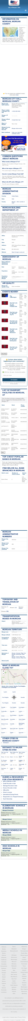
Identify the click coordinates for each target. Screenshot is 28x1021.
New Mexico (14, 976)
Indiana (4, 983)
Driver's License (7, 792)
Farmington (5, 687)
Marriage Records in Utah (10, 785)
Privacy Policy (22, 1017)
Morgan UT (20, 14)
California (3, 959)
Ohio (14, 993)
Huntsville (12, 719)
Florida (4, 970)
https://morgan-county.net (18, 252)
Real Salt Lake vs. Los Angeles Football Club (13, 304)
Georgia (4, 972)
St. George (4, 760)
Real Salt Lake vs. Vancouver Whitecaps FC (13, 322)
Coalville (12, 724)
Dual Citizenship (7, 799)
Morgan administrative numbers (10, 534)
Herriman (3, 768)
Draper (20, 768)
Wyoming (24, 993)
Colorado (3, 961)
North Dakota (14, 985)
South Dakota (24, 961)
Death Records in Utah (9, 783)
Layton (5, 692)
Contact (12, 1020)
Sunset (3, 732)
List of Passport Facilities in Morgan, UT (13, 392)
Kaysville (12, 711)
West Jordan (22, 752)
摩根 (7, 611)
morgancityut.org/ (18, 41)
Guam (3, 974)
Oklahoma (24, 946)
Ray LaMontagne (13, 296)
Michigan (14, 955)
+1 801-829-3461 (16, 111)
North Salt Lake (14, 728)
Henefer (16, 686)
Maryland (14, 948)
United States (15, 196)
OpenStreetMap (17, 683)
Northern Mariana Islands (14, 989)
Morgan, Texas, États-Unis (18, 656)
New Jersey (14, 974)
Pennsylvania (24, 951)
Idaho (3, 979)
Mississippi (14, 959)
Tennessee (24, 963)
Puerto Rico (24, 953)
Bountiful (21, 715)
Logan (11, 768)
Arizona (4, 955)
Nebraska (14, 966)
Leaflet (7, 683)
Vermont (24, 982)
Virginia (24, 984)
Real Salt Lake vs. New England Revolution (13, 330)
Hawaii (4, 977)
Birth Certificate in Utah (9, 781)
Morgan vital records (17, 128)
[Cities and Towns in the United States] (14, 3)
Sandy (20, 756)
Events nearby (10, 292)
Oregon (24, 948)
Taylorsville (21, 764)
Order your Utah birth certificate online (17, 133)
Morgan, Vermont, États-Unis (19, 657)
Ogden (11, 732)
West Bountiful (4, 719)
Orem (11, 757)
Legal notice (5, 1017)
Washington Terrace (21, 724)
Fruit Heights (21, 686)
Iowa (4, 985)
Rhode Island (24, 955)
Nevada (14, 968)
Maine (14, 946)
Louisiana (3, 992)
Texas (24, 966)
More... (3, 452)
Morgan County (12, 14)
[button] (3, 671)
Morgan (14, 201)
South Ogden (22, 719)
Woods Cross (4, 724)
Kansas (4, 987)
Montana (14, 963)
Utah (6, 14)
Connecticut (4, 966)
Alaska (4, 949)
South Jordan (4, 764)
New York (14, 978)
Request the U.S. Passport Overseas (13, 796)
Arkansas (3, 957)
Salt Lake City (4, 752)
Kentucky (3, 990)
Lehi (11, 765)
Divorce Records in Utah (10, 788)
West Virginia (24, 989)
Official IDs (6, 790)
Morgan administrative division (10, 191)
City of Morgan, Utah (14, 7)
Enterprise (6, 742)
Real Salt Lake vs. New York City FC (13, 313)
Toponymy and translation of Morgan (10, 601)
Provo (2, 757)
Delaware (3, 968)
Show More (4, 353)
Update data (13, 1017)
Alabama (4, 946)
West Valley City (14, 752)
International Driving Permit (10, 794)
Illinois (4, 981)
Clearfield (3, 728)
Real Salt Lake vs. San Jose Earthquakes (13, 339)
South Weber (13, 715)
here (17, 95)
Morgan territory (12, 629)
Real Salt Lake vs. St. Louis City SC (13, 348)
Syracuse (21, 732)
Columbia (3, 964)
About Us (6, 1020)
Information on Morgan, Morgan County (11, 21)
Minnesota (14, 957)
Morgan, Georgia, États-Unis (19, 653)
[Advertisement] (14, 68)
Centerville (13, 687)
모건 (16, 607)
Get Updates (14, 379)
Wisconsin (24, 991)
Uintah (3, 716)
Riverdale (21, 728)
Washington (24, 987)
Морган (21, 608)
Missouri (14, 961)
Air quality (8, 283)
